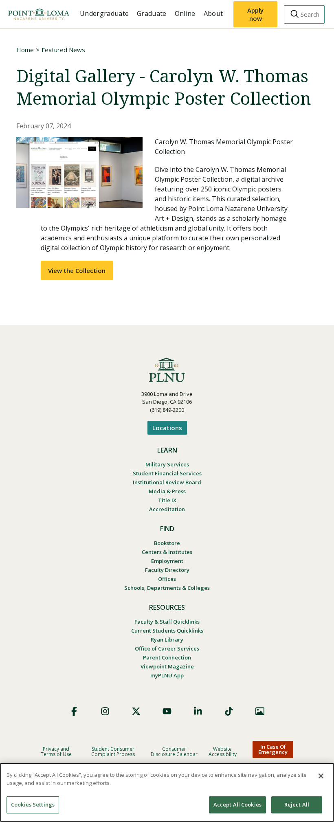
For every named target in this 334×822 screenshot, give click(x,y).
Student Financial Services (167, 473)
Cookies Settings (33, 804)
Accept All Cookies (237, 804)
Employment (167, 561)
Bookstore (167, 543)
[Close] (321, 776)
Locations (167, 428)
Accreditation (167, 509)
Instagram (105, 711)
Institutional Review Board (167, 482)
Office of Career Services (167, 648)
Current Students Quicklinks (167, 630)
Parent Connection (167, 657)
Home (25, 50)
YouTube (167, 711)
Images (259, 711)
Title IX (167, 500)
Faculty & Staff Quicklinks (167, 621)
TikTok (229, 711)
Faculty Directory (167, 570)
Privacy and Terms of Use (56, 751)
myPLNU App (167, 675)
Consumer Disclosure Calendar (174, 751)
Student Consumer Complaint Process (113, 751)
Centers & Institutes (167, 552)
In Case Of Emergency (273, 749)
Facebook (74, 711)
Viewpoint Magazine (167, 666)
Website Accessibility (223, 751)
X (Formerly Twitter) (136, 711)
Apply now (255, 14)
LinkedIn (198, 711)
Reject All (296, 804)
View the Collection (76, 270)
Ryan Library (167, 639)
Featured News (63, 50)
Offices (167, 578)
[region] (167, 792)
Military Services (167, 464)
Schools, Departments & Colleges (167, 587)
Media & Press (167, 491)
